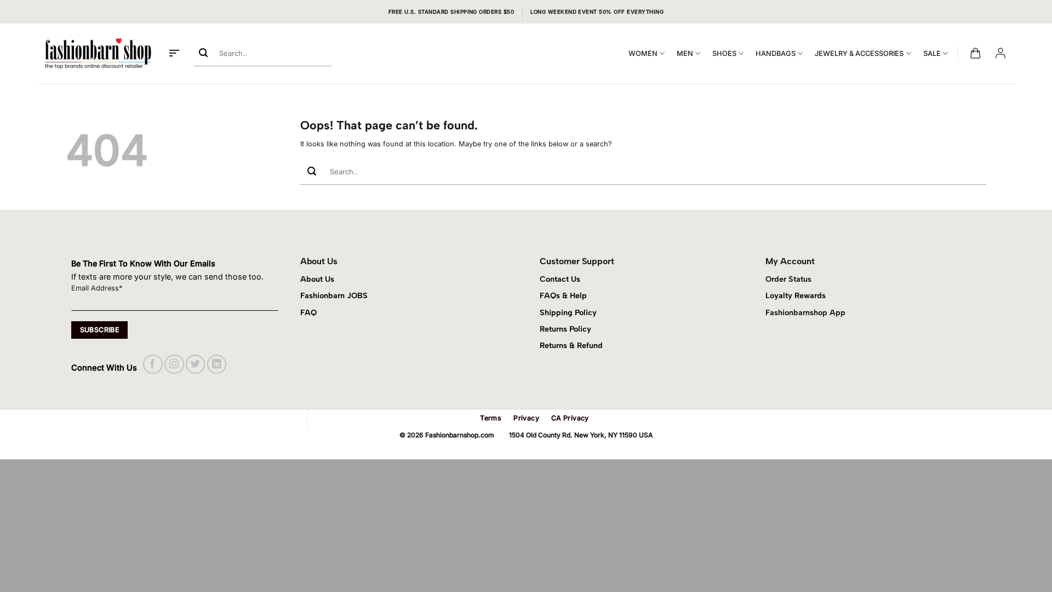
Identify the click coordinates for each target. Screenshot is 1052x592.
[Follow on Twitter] (195, 364)
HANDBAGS (776, 53)
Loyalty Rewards (795, 295)
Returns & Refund (571, 345)
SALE (932, 53)
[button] (174, 53)
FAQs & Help (563, 295)
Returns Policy (565, 329)
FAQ (308, 312)
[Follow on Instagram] (174, 364)
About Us (317, 279)
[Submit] (203, 53)
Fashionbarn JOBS (334, 295)
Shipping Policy (568, 312)
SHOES (724, 53)
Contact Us (560, 279)
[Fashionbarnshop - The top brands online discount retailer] (98, 53)
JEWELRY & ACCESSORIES (859, 53)
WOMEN (643, 53)
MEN (685, 53)
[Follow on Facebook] (152, 364)
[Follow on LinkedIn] (216, 364)
